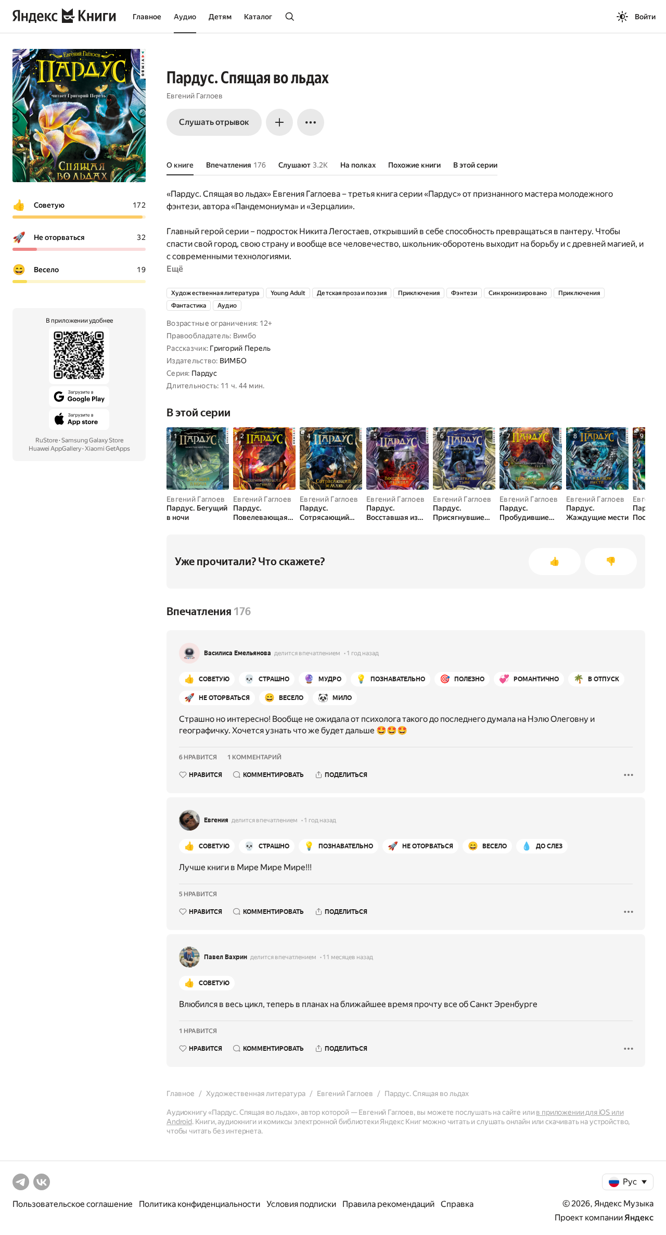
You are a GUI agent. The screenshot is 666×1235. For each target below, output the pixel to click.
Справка (457, 1204)
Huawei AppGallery (55, 448)
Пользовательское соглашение (72, 1204)
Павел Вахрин (225, 957)
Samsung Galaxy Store (92, 440)
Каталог (258, 16)
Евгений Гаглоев (194, 96)
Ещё (174, 269)
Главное (147, 16)
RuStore (46, 440)
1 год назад (363, 653)
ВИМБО (233, 361)
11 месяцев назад (348, 957)
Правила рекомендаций (388, 1204)
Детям (220, 16)
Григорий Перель (240, 348)
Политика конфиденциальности (199, 1204)
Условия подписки (301, 1204)
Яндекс (639, 1218)
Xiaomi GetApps (107, 448)
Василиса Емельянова (237, 653)
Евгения (216, 820)
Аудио (185, 16)
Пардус (204, 373)
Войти (645, 16)
